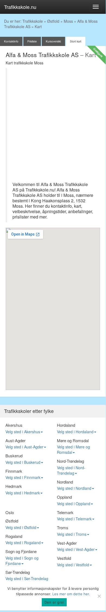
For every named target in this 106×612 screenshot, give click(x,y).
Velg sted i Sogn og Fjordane (21, 560)
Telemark (65, 512)
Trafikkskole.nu (20, 6)
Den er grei (54, 602)
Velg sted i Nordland (74, 488)
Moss (68, 21)
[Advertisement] (53, 126)
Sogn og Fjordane (21, 551)
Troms (62, 527)
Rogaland (13, 536)
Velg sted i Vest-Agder (76, 549)
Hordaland (66, 425)
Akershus (14, 425)
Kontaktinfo (11, 41)
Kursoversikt (53, 41)
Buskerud (14, 455)
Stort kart (75, 41)
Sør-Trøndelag (17, 572)
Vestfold (64, 558)
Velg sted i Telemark (74, 518)
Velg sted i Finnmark (22, 477)
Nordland (65, 482)
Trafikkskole (33, 21)
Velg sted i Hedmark (22, 492)
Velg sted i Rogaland (23, 542)
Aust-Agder (15, 440)
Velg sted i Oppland (73, 503)
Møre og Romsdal (73, 440)
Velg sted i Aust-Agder (24, 446)
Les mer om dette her (70, 594)
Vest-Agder (67, 543)
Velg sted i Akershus (22, 431)
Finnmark (13, 471)
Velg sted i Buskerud (22, 462)
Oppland (64, 497)
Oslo (9, 512)
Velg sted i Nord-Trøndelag (71, 470)
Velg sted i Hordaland (75, 431)
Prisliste (32, 41)
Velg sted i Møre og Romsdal (73, 449)
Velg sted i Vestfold (73, 564)
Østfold (53, 21)
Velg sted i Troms (71, 534)
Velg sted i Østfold (20, 527)
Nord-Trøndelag (70, 461)
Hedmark (13, 486)
